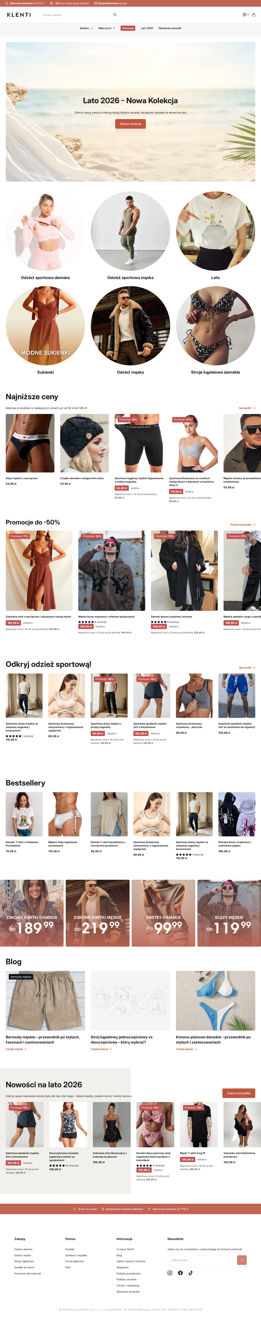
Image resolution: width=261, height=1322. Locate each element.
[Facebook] (180, 1273)
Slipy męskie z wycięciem (22, 478)
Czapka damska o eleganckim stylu (82, 478)
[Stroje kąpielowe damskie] (215, 325)
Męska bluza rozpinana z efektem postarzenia (106, 616)
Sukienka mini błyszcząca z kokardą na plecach (110, 1155)
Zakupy (20, 1239)
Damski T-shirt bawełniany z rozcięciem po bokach (108, 844)
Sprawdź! (245, 408)
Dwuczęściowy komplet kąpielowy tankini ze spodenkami (64, 1156)
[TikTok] (191, 1273)
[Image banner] (229, 913)
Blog (119, 1255)
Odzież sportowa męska (130, 277)
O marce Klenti (125, 1249)
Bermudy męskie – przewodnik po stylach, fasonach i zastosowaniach (43, 1039)
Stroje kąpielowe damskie (215, 372)
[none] (247, 443)
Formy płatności (74, 1261)
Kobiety (84, 28)
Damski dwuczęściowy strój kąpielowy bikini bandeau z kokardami (153, 1156)
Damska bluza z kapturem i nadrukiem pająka (234, 844)
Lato (215, 277)
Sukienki (45, 372)
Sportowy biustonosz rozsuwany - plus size (189, 725)
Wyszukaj (115, 15)
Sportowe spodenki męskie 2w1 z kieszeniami (150, 725)
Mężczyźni (104, 28)
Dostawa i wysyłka (76, 1255)
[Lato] (215, 231)
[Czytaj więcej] (246, 15)
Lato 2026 (147, 28)
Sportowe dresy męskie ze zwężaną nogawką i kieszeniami (22, 727)
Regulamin (123, 1267)
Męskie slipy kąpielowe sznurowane (62, 844)
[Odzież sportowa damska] (45, 231)
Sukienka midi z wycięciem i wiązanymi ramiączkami (38, 616)
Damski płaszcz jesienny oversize (171, 616)
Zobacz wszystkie (238, 1093)
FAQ (67, 1267)
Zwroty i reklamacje (128, 1285)
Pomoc (70, 1239)
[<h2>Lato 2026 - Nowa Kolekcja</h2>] (130, 114)
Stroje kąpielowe (24, 1261)
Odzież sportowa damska (45, 277)
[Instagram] (170, 1273)
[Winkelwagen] (253, 15)
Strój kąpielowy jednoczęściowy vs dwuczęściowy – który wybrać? (122, 1039)
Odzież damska (23, 1249)
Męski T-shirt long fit (192, 1153)
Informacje (124, 1239)
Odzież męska (130, 372)
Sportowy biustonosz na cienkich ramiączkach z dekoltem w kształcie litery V (191, 482)
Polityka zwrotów (127, 1279)
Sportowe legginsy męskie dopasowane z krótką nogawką (139, 480)
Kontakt (69, 1249)
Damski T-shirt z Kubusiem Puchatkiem (22, 844)
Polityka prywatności (129, 1273)
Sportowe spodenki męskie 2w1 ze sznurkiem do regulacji (236, 725)
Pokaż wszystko (241, 524)
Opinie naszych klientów (131, 1261)
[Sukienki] (45, 325)
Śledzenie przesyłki (170, 28)
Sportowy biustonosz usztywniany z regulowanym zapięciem (65, 727)
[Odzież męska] (130, 325)
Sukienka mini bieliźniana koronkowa (239, 1155)
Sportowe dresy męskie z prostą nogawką (106, 725)
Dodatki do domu (24, 1267)
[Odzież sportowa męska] (130, 231)
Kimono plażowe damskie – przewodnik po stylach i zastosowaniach (213, 1039)
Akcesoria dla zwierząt (27, 1273)
